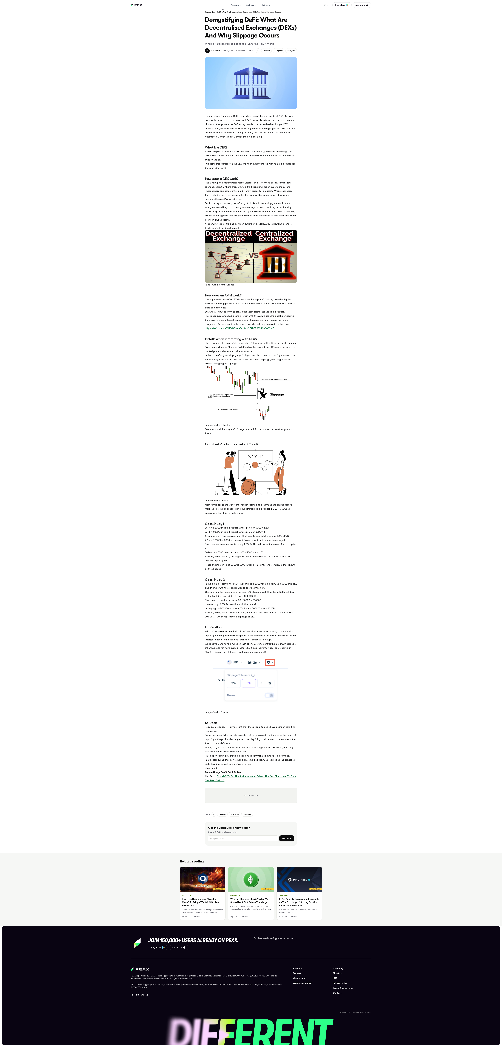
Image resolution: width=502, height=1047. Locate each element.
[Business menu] (255, 5)
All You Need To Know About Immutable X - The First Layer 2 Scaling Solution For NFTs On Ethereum (299, 902)
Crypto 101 (187, 895)
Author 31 (215, 51)
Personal (235, 5)
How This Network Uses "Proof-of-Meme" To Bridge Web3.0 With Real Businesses (200, 902)
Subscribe (286, 838)
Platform (265, 5)
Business (250, 5)
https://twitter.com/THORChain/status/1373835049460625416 (239, 328)
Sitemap (343, 1012)
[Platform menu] (271, 5)
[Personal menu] (240, 5)
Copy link (291, 51)
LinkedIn (266, 51)
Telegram (278, 51)
